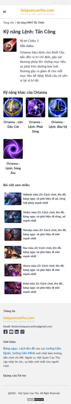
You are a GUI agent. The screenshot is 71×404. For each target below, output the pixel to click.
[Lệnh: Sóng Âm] (13, 149)
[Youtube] (12, 331)
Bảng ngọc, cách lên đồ (19, 348)
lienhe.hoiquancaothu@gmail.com (31, 326)
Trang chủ (8, 22)
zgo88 (55, 2)
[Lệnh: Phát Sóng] (35, 107)
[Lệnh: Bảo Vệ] (58, 107)
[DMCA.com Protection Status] (35, 399)
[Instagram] (23, 331)
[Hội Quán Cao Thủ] (37, 11)
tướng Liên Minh (23, 353)
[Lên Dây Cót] (13, 107)
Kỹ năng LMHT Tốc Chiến (30, 22)
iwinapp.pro (62, 2)
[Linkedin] (17, 331)
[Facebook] (6, 331)
